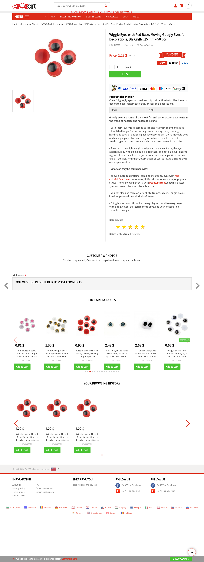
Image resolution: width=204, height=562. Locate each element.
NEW (53, 16)
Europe (137, 507)
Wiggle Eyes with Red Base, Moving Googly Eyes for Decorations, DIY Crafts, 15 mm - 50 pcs (27, 437)
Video (136, 16)
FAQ (37, 484)
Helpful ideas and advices (85, 484)
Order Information (44, 488)
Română (47, 507)
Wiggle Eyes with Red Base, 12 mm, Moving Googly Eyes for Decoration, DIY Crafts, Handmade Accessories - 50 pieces (87, 353)
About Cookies (19, 495)
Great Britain (96, 513)
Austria (78, 507)
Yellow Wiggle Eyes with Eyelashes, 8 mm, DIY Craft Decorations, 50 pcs (57, 353)
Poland (164, 507)
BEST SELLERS (93, 16)
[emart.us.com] (24, 5)
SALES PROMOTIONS (71, 16)
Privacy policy (18, 488)
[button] (85, 371)
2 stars (124, 227)
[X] (13, 558)
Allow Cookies (181, 559)
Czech (108, 507)
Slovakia (178, 507)
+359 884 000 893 (122, 12)
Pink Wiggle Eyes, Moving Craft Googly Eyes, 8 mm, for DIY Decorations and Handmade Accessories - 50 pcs (27, 353)
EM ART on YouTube (130, 490)
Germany (63, 507)
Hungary (122, 507)
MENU (19, 16)
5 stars (143, 227)
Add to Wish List (147, 45)
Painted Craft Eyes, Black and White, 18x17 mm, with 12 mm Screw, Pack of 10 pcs (147, 353)
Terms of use (18, 492)
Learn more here (69, 558)
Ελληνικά (32, 507)
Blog (126, 16)
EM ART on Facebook (131, 485)
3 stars (131, 227)
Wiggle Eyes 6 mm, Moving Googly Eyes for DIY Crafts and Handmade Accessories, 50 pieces (177, 353)
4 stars (137, 227)
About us (16, 484)
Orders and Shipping (45, 492)
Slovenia (194, 507)
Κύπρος (79, 513)
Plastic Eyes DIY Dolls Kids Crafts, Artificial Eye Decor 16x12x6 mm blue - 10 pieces (117, 353)
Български (15, 507)
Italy (150, 507)
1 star (118, 227)
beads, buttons (157, 182)
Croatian (93, 507)
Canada (113, 513)
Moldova (128, 513)
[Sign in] (175, 6)
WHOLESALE (111, 16)
